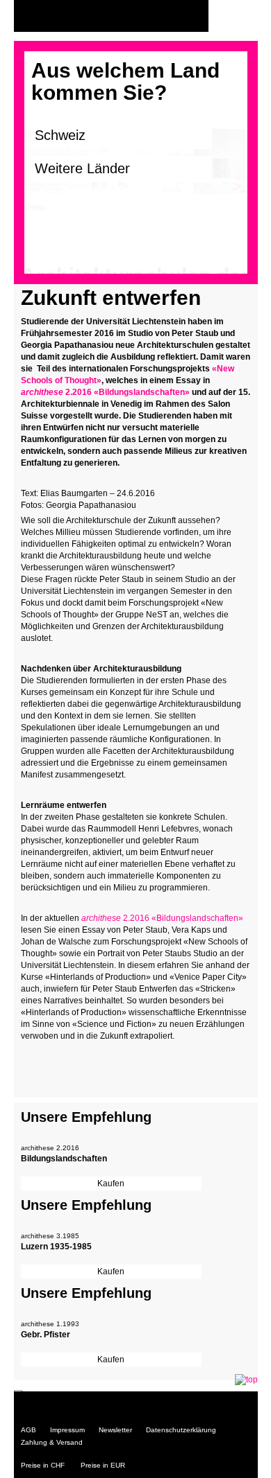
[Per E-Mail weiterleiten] (69, 1063)
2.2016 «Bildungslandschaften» (106, 392)
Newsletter (115, 1430)
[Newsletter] (244, 16)
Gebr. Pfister (45, 1334)
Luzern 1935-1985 (56, 1246)
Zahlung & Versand (52, 1442)
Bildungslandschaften (64, 1158)
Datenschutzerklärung (181, 1430)
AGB (28, 1430)
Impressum (67, 1430)
